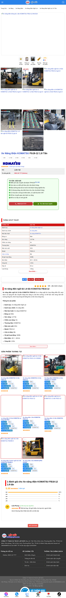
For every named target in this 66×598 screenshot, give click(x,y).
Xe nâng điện (19, 8)
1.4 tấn (16, 157)
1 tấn (4, 157)
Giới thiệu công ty (30, 555)
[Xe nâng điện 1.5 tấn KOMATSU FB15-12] (54, 405)
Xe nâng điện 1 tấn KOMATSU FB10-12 (31, 418)
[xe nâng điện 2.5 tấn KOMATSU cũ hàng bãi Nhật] (11, 405)
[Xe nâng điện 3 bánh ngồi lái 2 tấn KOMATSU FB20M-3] (11, 448)
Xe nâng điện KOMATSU (15, 153)
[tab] (24, 279)
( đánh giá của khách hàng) (16, 166)
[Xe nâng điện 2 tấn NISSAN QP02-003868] (33, 448)
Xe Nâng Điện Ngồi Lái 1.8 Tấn (48, 8)
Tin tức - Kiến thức (30, 562)
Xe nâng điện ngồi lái (31, 8)
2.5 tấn (35, 157)
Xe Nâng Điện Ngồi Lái (36, 227)
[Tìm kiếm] (63, 2)
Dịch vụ (27, 565)
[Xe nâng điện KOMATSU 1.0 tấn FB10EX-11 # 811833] (54, 365)
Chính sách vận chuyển (53, 558)
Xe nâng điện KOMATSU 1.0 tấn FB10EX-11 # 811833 (54, 378)
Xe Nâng (11, 8)
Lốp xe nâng (5, 254)
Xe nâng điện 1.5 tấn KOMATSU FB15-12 (54, 419)
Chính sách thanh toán (53, 555)
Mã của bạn (33, 525)
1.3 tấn (10, 157)
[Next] (61, 34)
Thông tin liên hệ (30, 558)
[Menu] (2, 2)
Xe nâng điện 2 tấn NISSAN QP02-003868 (33, 461)
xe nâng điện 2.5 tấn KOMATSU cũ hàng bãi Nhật (11, 419)
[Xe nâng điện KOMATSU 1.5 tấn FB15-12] (11, 365)
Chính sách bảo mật (52, 565)
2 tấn (29, 157)
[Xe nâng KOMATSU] (11, 163)
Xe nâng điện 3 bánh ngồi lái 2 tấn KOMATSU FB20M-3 (11, 461)
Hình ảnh (31, 279)
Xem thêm (32, 271)
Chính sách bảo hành (52, 562)
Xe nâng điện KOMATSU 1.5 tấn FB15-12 (10, 378)
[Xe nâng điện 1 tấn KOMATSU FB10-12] (33, 405)
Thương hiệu (39, 279)
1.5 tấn (23, 157)
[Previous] (4, 34)
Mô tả (24, 279)
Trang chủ (4, 8)
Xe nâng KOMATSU (35, 233)
